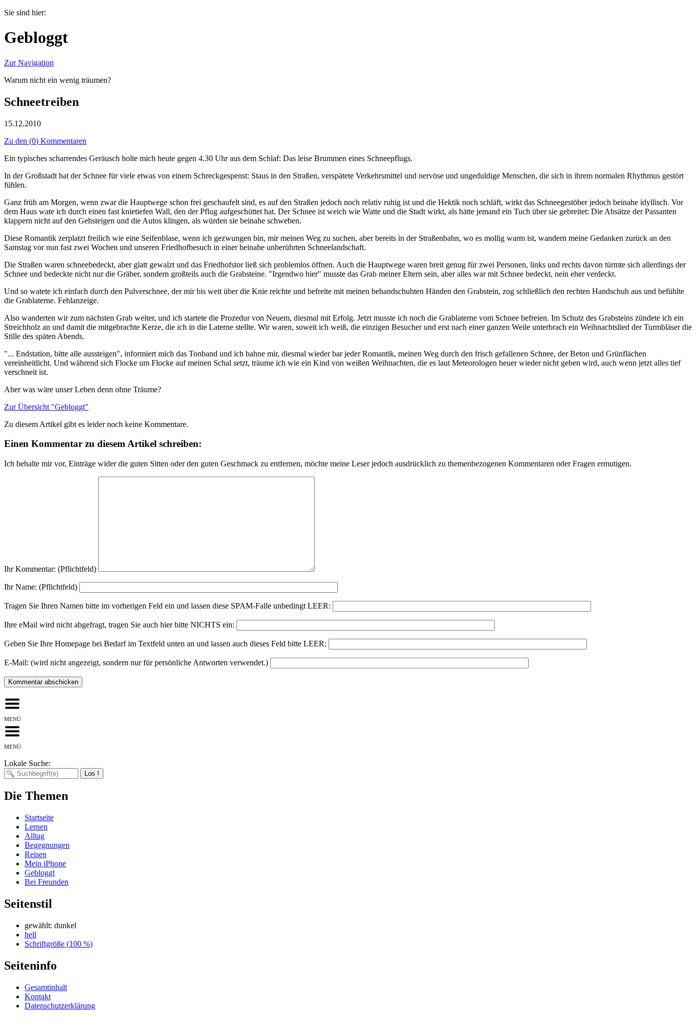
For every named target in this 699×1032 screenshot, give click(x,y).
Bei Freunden (47, 882)
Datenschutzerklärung (60, 1005)
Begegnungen (47, 845)
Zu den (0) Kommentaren (45, 141)
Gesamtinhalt (46, 987)
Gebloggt (40, 872)
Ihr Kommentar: (50, 569)
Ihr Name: (40, 586)
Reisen (36, 854)
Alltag (35, 836)
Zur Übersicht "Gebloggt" (46, 406)
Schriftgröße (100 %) (59, 943)
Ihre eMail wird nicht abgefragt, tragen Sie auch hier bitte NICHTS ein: (119, 624)
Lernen (36, 826)
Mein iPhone (45, 863)
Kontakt (38, 996)
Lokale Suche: (27, 763)
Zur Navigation (29, 62)
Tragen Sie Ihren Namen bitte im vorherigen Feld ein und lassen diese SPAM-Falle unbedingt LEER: (167, 605)
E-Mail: (136, 662)
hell (30, 934)
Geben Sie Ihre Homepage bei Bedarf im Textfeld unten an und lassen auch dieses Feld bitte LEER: (165, 643)
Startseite (39, 817)
